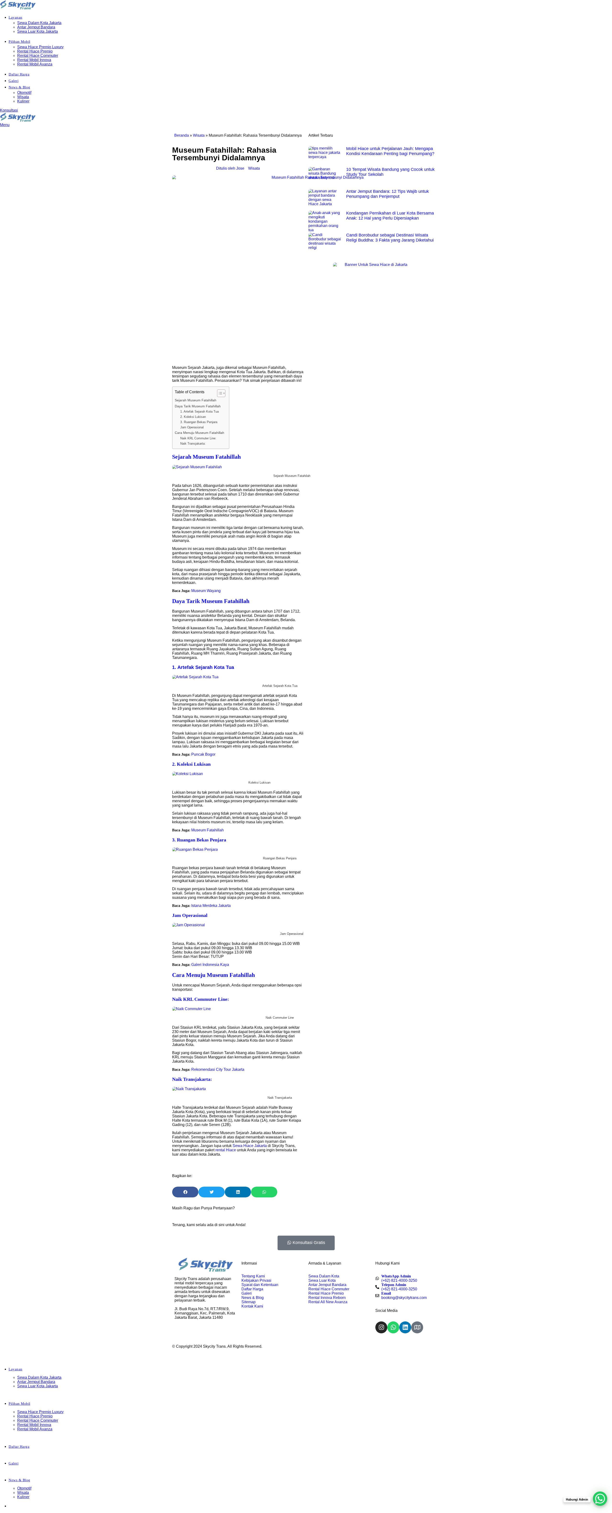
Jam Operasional (192, 427)
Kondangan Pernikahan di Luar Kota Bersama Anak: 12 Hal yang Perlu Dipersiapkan (390, 216)
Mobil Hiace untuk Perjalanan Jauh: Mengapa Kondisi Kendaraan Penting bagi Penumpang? (390, 151)
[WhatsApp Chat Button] (600, 1498)
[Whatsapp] (393, 1327)
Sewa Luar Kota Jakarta (37, 31)
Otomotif (24, 93)
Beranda (181, 135)
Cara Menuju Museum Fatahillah (199, 433)
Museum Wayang (206, 591)
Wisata (23, 97)
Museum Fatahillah (207, 830)
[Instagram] (381, 1327)
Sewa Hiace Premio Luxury (40, 47)
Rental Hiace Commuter (37, 56)
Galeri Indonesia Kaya (210, 965)
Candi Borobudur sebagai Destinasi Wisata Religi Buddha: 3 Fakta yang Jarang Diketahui (390, 237)
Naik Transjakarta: (193, 443)
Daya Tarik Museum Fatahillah (198, 406)
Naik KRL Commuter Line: (198, 438)
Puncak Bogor (203, 754)
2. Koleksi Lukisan (193, 417)
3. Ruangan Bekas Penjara (198, 422)
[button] (185, 1192)
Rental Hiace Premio (35, 51)
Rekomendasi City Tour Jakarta (217, 1069)
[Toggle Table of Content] (218, 393)
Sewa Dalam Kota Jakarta (39, 23)
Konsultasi (9, 110)
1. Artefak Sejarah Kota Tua (199, 411)
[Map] (417, 1327)
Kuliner (23, 101)
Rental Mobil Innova (34, 60)
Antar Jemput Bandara (36, 27)
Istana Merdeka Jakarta (211, 906)
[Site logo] (18, 8)
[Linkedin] (405, 1327)
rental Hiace (225, 1150)
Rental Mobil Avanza (34, 64)
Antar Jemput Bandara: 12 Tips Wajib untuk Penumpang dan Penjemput (387, 194)
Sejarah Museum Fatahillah (195, 400)
